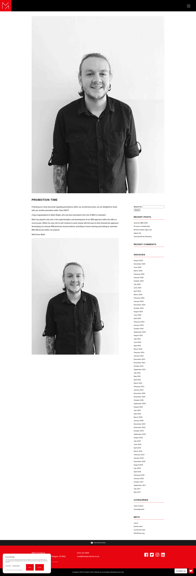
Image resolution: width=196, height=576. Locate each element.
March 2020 (138, 417)
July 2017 (137, 489)
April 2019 (137, 448)
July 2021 (137, 373)
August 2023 (138, 311)
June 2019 (137, 444)
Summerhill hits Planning (142, 236)
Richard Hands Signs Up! (143, 230)
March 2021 (138, 383)
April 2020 (137, 414)
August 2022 (138, 335)
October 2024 (139, 281)
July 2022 (137, 339)
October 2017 (139, 482)
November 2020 (139, 397)
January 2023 (139, 325)
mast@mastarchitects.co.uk (88, 556)
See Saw (121, 572)
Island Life (137, 233)
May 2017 (137, 492)
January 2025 (139, 277)
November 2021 (139, 363)
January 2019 (139, 458)
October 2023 (139, 308)
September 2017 (140, 485)
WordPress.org (139, 533)
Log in (136, 523)
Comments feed (139, 530)
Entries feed (138, 526)
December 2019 (139, 424)
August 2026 (138, 260)
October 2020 (139, 400)
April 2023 (137, 318)
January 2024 (139, 301)
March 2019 (138, 451)
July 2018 (137, 468)
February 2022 (139, 352)
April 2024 (137, 291)
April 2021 (137, 380)
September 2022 (140, 332)
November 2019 (139, 427)
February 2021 (139, 386)
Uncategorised (139, 509)
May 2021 (137, 376)
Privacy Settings (53, 561)
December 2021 (139, 359)
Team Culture (138, 506)
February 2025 (139, 274)
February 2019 (139, 455)
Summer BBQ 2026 (141, 223)
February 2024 (139, 298)
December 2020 (139, 393)
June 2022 (137, 342)
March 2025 (138, 271)
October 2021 (139, 366)
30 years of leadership (142, 226)
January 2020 (139, 420)
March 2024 (138, 294)
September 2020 (140, 403)
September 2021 (140, 369)
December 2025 (139, 264)
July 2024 (137, 284)
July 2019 (137, 441)
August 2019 (138, 438)
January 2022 (139, 356)
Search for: (138, 207)
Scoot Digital (105, 572)
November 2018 (139, 461)
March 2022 (138, 349)
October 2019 (139, 431)
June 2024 (137, 288)
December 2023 (139, 305)
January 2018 (139, 478)
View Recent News (98, 542)
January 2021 (139, 390)
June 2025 (137, 267)
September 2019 (140, 434)
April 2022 (137, 346)
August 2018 (138, 465)
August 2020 (138, 407)
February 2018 (139, 475)
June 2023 (137, 315)
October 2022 (139, 328)
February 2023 (139, 322)
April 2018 (137, 472)
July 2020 (137, 410)
